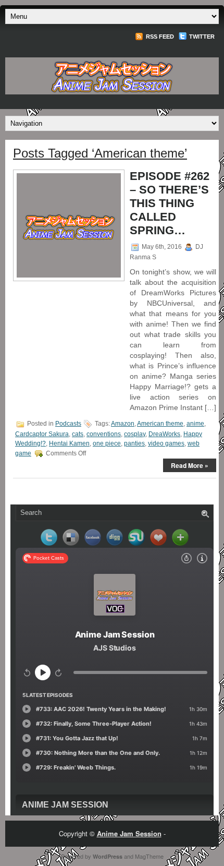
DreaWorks (164, 434)
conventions (103, 434)
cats (77, 434)
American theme (160, 423)
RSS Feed (159, 36)
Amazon (122, 423)
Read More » (189, 465)
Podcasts (68, 423)
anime (195, 423)
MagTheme (149, 856)
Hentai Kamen (69, 443)
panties (134, 443)
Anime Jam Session (65, 804)
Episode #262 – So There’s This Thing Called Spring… (169, 203)
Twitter (201, 36)
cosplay (134, 434)
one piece (107, 443)
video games (166, 443)
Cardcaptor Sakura (42, 434)
